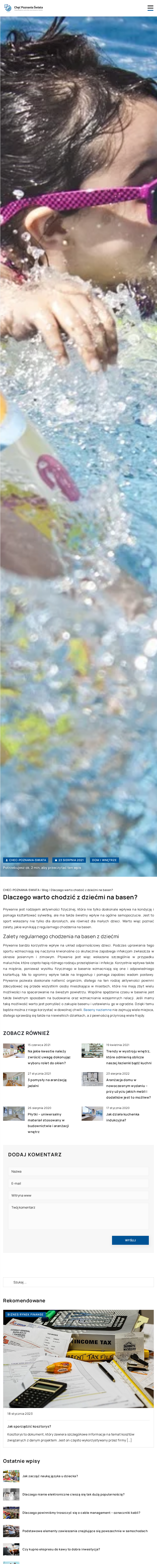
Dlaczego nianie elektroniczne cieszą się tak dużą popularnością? (73, 1494)
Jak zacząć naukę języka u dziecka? (50, 1476)
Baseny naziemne (98, 1009)
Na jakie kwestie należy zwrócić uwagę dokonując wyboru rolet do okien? (49, 1057)
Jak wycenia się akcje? (25, 1426)
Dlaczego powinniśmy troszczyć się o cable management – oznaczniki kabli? (81, 1513)
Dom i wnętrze (104, 860)
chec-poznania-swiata (27, 860)
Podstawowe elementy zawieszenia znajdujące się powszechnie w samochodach (85, 1531)
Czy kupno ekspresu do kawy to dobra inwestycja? (61, 1549)
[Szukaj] (8, 1282)
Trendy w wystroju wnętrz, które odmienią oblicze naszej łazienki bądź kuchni (129, 1057)
